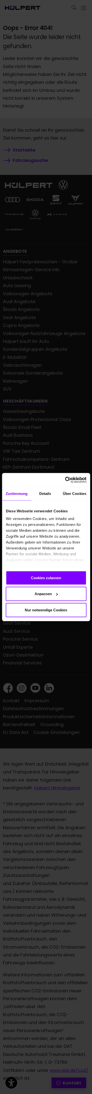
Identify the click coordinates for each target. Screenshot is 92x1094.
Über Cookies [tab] (74, 493)
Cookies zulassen (46, 577)
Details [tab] (45, 493)
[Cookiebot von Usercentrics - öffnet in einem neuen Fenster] (65, 480)
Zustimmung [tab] (16, 493)
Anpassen (43, 594)
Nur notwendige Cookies (46, 610)
